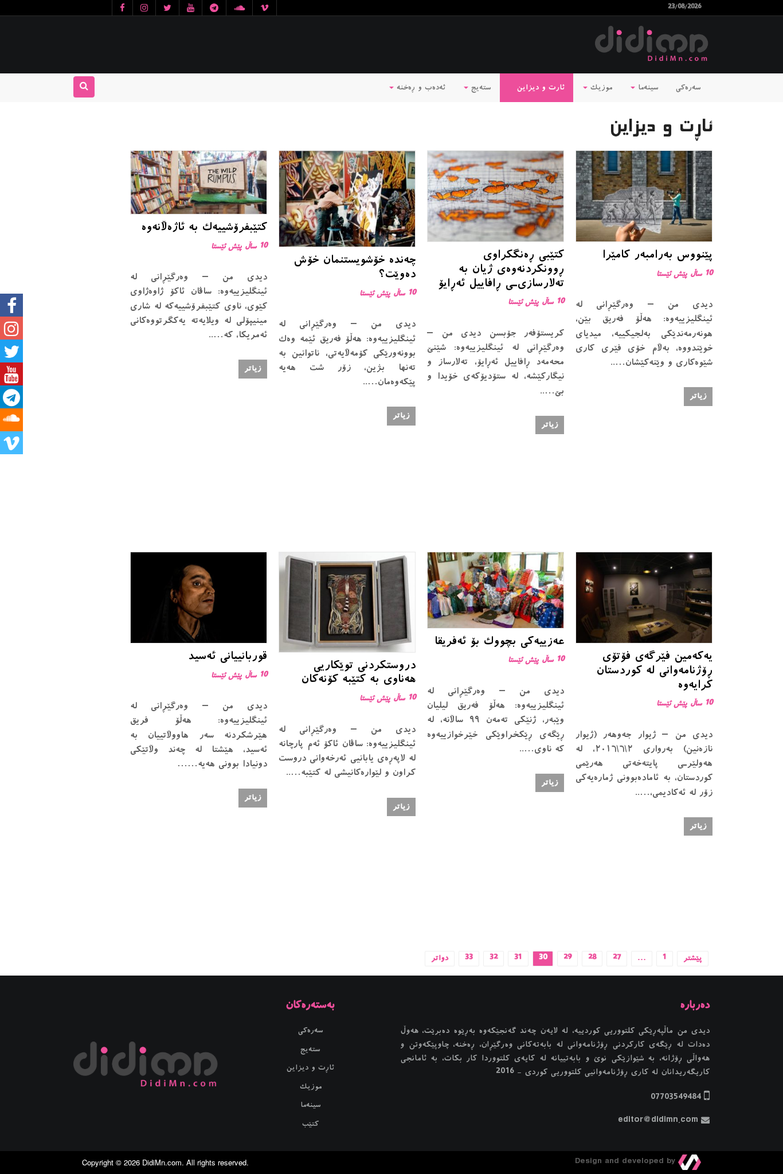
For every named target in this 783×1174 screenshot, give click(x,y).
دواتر (439, 958)
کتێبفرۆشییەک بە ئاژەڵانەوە (204, 228)
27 (617, 958)
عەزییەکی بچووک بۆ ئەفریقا (499, 642)
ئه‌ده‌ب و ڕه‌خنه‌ (419, 87)
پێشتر (692, 958)
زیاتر (698, 396)
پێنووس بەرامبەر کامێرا (657, 256)
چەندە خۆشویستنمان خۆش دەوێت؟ (354, 268)
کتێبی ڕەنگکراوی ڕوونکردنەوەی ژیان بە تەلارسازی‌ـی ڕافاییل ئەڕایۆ (501, 270)
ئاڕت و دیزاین (310, 1068)
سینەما (647, 87)
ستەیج (479, 87)
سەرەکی (688, 87)
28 (592, 958)
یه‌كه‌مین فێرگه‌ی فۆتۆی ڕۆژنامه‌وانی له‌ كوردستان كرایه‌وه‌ (654, 671)
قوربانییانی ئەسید (227, 657)
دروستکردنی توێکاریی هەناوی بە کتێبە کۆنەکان (358, 673)
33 (469, 958)
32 (494, 958)
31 (518, 958)
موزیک (600, 87)
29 (567, 958)
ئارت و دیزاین (539, 87)
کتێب (310, 1124)
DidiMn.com (162, 1162)
